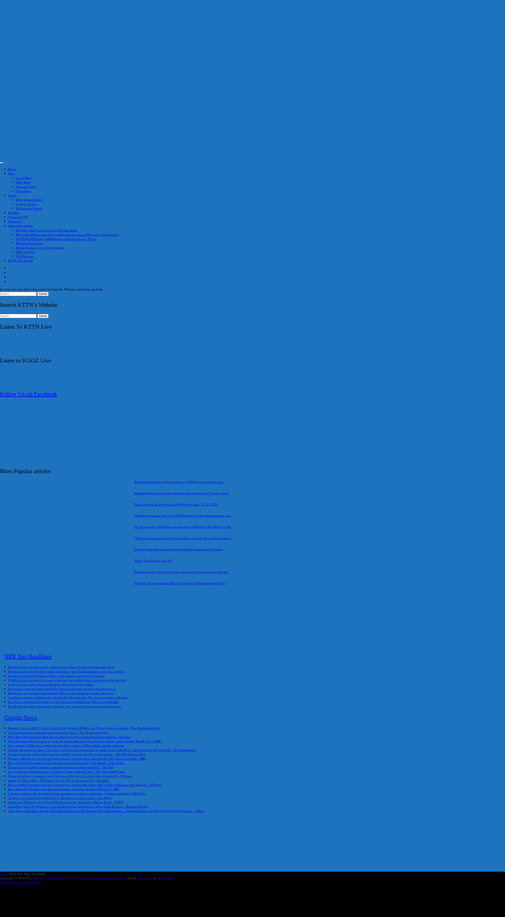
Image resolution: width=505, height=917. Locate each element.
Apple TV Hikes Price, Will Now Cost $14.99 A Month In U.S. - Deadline (58, 780)
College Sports (26, 204)
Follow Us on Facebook (28, 394)
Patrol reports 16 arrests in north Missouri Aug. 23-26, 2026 (176, 504)
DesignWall (165, 878)
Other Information (20, 225)
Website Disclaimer (29, 243)
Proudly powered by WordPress (21, 882)
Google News (20, 717)
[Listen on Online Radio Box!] (25, 349)
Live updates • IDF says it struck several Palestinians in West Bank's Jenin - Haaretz (66, 745)
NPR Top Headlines (27, 656)
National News (26, 186)
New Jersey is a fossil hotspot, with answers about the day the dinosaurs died (61, 667)
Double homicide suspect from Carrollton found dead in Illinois (178, 549)
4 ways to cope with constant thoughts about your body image (51, 684)
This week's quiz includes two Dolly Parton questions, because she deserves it (62, 688)
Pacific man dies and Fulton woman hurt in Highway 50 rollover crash (182, 527)
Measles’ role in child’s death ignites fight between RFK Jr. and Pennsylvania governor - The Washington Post (84, 728)
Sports (12, 195)
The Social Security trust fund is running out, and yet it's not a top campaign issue (65, 706)
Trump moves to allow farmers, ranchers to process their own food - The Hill (60, 767)
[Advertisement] (118, 81)
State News (23, 182)
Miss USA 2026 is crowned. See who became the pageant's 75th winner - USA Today (66, 763)
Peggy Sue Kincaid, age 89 (153, 560)
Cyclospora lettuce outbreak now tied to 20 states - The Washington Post (58, 732)
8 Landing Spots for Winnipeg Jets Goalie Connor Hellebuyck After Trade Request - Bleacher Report (78, 806)
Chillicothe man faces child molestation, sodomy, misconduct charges (182, 538)
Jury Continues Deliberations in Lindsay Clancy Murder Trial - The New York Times (66, 771)
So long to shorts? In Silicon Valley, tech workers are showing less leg (56, 675)
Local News (24, 178)
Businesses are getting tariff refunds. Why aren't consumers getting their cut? (61, 693)
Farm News (23, 191)
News (11, 173)
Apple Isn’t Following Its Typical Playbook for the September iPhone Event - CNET (65, 802)
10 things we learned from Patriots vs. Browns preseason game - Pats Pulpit (60, 798)
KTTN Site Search (20, 260)
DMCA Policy (25, 252)
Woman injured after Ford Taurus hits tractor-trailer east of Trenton (181, 572)
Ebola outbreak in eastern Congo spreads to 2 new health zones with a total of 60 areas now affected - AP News (85, 785)
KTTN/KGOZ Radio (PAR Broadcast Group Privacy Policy (56, 239)
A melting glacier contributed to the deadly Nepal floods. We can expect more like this (68, 697)
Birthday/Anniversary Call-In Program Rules (47, 230)
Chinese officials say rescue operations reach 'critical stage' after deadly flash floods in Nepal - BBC (77, 758)
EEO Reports (25, 256)
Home (12, 169)
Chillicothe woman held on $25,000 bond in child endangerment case (182, 515)
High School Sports (29, 199)
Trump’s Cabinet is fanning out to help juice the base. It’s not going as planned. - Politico (70, 776)
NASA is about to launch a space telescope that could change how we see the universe (67, 680)
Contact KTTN (18, 217)
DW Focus (145, 878)
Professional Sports (29, 208)
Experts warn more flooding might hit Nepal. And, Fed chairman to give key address (66, 671)
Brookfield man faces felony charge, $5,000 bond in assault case (179, 482)
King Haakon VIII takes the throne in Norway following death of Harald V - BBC (64, 789)
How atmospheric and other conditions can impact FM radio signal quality (67, 234)
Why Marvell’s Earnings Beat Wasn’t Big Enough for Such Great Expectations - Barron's (69, 737)
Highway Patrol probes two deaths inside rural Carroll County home (181, 493)
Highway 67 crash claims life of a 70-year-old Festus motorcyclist (179, 583)
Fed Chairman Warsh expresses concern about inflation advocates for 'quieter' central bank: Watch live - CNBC (85, 741)
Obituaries (15, 221)
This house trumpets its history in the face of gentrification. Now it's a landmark (63, 701)
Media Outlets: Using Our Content (40, 247)
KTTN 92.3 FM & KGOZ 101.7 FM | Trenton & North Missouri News (77, 878)
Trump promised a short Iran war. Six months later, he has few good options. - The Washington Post (77, 754)
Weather (14, 212)
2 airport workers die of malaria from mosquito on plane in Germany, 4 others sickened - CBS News (77, 793)
